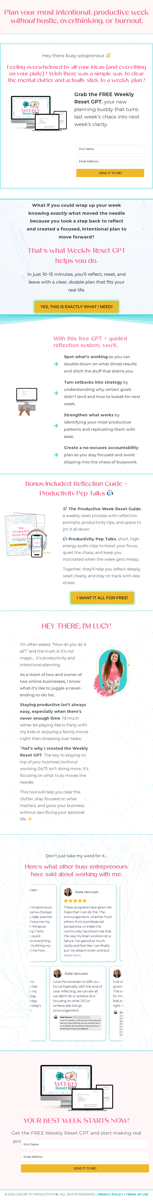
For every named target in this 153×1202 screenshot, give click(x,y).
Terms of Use (137, 1194)
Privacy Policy (111, 1194)
